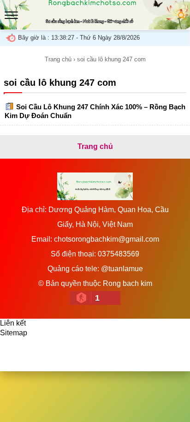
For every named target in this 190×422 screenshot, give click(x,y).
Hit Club (130, 349)
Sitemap (13, 333)
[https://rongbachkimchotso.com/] (95, 25)
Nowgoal (44, 349)
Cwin (98, 349)
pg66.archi (30, 359)
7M (14, 349)
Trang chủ (58, 59)
